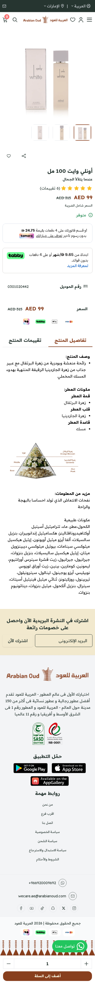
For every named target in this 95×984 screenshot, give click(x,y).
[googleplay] (30, 768)
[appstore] (69, 768)
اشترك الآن (18, 640)
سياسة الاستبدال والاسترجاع (47, 850)
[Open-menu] (89, 20)
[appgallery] (49, 781)
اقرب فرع (47, 813)
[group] (47, 75)
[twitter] (64, 908)
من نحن (47, 804)
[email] (5, 6)
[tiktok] (42, 908)
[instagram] (74, 908)
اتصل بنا (47, 823)
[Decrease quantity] (8, 964)
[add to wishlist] (9, 156)
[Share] (24, 156)
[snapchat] (53, 908)
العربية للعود (23, 923)
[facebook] (21, 908)
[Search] (15, 20)
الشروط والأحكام (47, 859)
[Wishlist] (73, 20)
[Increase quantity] (86, 964)
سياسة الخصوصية (47, 832)
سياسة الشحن (47, 841)
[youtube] (32, 908)
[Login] (81, 20)
